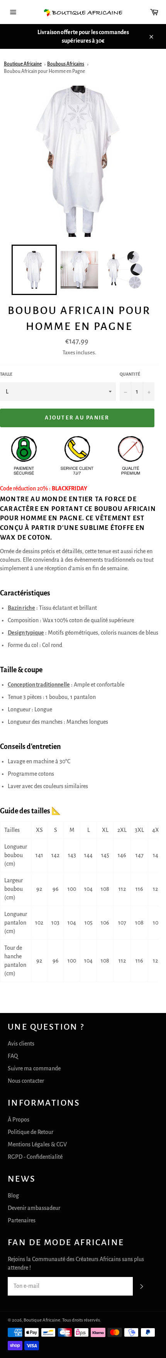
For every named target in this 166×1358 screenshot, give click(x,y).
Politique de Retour (30, 1132)
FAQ (13, 1056)
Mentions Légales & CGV (37, 1144)
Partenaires (22, 1220)
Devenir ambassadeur (34, 1208)
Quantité (130, 374)
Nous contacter (26, 1081)
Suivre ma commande (34, 1068)
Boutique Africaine (23, 64)
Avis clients (21, 1044)
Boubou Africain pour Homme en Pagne (44, 71)
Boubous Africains (65, 64)
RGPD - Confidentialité (35, 1157)
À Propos (18, 1119)
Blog (13, 1195)
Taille (6, 374)
